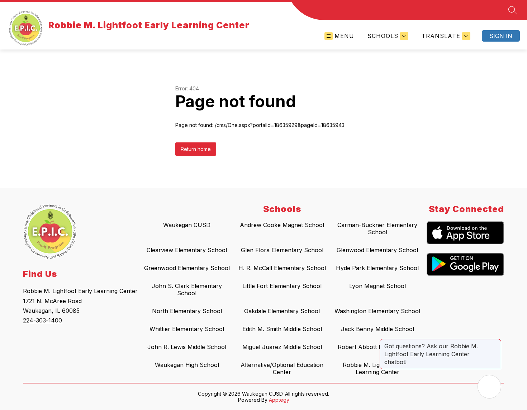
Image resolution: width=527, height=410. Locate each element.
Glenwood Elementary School (377, 250)
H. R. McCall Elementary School (282, 268)
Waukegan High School (187, 364)
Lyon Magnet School (377, 285)
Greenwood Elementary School (187, 268)
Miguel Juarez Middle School (282, 346)
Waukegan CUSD (186, 224)
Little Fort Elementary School (282, 285)
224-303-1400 (42, 320)
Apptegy (279, 400)
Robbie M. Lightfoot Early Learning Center (377, 368)
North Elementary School (187, 311)
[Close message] (495, 342)
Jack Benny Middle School (377, 329)
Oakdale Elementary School (282, 311)
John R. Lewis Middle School (186, 346)
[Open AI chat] (489, 387)
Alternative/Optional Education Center (282, 368)
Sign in (500, 35)
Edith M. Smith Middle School (282, 329)
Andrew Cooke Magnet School (282, 224)
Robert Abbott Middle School (377, 346)
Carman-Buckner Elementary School (377, 228)
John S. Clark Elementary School (187, 289)
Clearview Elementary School (187, 250)
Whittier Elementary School (186, 329)
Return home (196, 149)
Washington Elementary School (377, 311)
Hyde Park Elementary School (377, 268)
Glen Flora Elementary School (282, 250)
